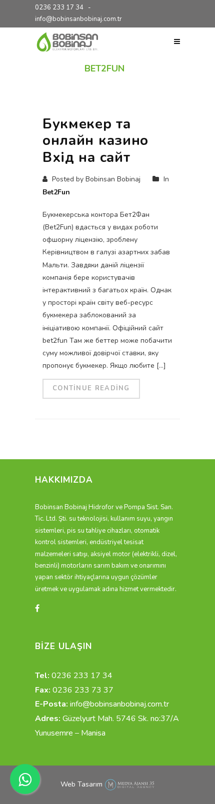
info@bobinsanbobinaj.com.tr (78, 18)
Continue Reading (91, 388)
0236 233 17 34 (59, 7)
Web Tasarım (81, 784)
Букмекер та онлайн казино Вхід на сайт (95, 140)
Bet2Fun (56, 192)
